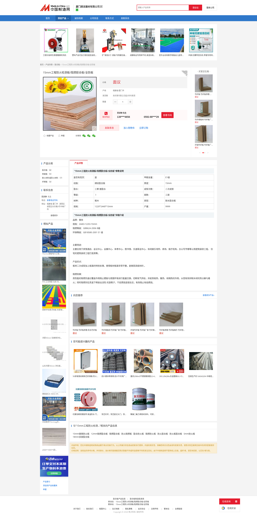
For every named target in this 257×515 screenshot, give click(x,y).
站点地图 (115, 509)
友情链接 (178, 509)
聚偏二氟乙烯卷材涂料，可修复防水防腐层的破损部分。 (152, 414)
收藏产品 (50, 135)
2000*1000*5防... (49, 450)
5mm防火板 (189, 433)
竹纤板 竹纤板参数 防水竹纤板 (207, 94)
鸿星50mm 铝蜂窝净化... (52, 338)
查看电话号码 (52, 200)
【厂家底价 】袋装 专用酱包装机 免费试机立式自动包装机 (124, 55)
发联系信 (109, 127)
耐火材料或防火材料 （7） (52, 178)
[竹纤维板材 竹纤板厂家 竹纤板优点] (204, 109)
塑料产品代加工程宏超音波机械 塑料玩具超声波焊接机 (93, 55)
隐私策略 (128, 509)
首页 (42, 64)
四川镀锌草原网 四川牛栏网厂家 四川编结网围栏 (121, 376)
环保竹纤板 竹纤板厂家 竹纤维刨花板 (209, 145)
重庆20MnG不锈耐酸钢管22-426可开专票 (147, 376)
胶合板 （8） (47, 170)
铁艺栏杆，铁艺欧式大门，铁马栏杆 (116, 414)
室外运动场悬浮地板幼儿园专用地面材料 (175, 55)
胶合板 (57, 64)
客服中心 (102, 509)
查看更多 (54, 215)
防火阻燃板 (126, 433)
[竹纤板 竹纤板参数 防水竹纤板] (204, 83)
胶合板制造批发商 (137, 499)
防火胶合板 (163, 433)
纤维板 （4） (47, 182)
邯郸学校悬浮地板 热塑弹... (53, 310)
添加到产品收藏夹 (50, 485)
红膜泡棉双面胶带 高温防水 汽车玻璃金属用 (90, 414)
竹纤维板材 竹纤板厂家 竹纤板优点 (208, 119)
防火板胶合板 (176, 433)
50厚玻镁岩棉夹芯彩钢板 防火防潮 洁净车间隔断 (92, 376)
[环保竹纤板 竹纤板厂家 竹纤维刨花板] (204, 134)
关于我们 (76, 509)
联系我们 (89, 509)
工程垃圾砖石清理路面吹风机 (54, 55)
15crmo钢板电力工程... (51, 254)
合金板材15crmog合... (51, 422)
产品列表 (49, 64)
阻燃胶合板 (114, 433)
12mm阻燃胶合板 (99, 433)
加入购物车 (129, 127)
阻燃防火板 (150, 433)
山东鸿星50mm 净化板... (52, 366)
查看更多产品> (208, 295)
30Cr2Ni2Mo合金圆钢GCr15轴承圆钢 (174, 376)
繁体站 (166, 509)
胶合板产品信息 (119, 499)
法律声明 (154, 509)
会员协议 (141, 509)
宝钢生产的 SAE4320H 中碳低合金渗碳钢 (204, 376)
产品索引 (46, 481)
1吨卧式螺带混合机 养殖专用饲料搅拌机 (204, 55)
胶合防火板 (138, 433)
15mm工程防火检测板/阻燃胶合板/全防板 (132, 501)
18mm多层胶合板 (81, 436)
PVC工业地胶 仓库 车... (51, 282)
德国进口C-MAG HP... (50, 394)
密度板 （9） (47, 174)
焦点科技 (132, 512)
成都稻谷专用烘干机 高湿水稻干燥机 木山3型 (148, 55)
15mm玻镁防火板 (81, 433)
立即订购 (143, 127)
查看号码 (167, 115)
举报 (63, 135)
